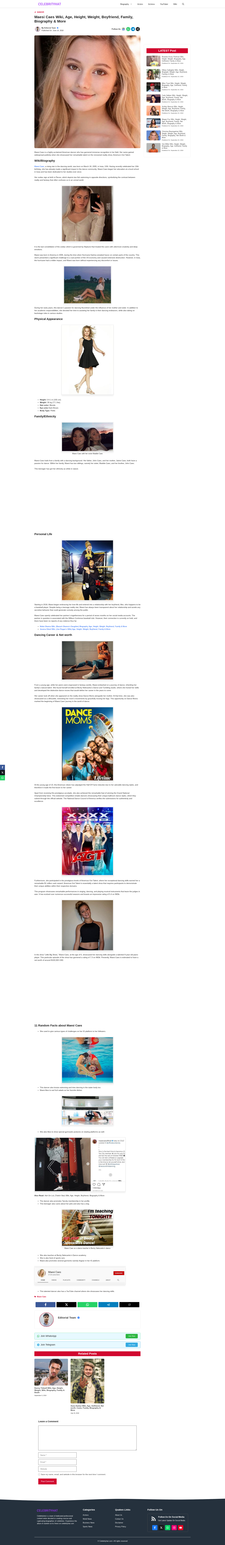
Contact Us (119, 1519)
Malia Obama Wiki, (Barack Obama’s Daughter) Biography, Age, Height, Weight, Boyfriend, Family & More (83, 626)
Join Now (131, 1336)
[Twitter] (2, 772)
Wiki (175, 4)
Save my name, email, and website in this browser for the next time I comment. (73, 1474)
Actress (151, 4)
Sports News (87, 1527)
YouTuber (164, 4)
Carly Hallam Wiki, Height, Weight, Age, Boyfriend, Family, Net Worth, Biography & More (175, 97)
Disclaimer (119, 1523)
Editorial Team (50, 28)
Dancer (40, 12)
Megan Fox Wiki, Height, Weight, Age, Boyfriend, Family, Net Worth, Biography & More (174, 121)
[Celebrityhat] (49, 4)
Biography (124, 4)
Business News (89, 1523)
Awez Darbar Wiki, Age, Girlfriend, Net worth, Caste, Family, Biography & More (87, 1408)
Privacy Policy (120, 1527)
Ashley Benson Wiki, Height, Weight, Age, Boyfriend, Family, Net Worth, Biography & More (174, 109)
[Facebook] (2, 767)
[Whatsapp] (2, 777)
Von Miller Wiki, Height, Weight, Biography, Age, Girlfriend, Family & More (174, 146)
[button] (183, 4)
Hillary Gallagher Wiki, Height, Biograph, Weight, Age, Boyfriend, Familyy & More (174, 72)
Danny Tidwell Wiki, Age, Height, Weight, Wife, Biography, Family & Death (49, 1390)
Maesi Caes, (39, 166)
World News (87, 1519)
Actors (140, 4)
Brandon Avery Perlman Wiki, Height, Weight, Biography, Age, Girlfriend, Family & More (174, 59)
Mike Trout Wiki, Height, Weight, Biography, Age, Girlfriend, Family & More (174, 85)
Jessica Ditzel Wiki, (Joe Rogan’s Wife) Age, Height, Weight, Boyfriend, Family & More (75, 629)
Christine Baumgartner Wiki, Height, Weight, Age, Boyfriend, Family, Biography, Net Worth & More (174, 134)
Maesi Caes (41, 1297)
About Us (118, 1515)
